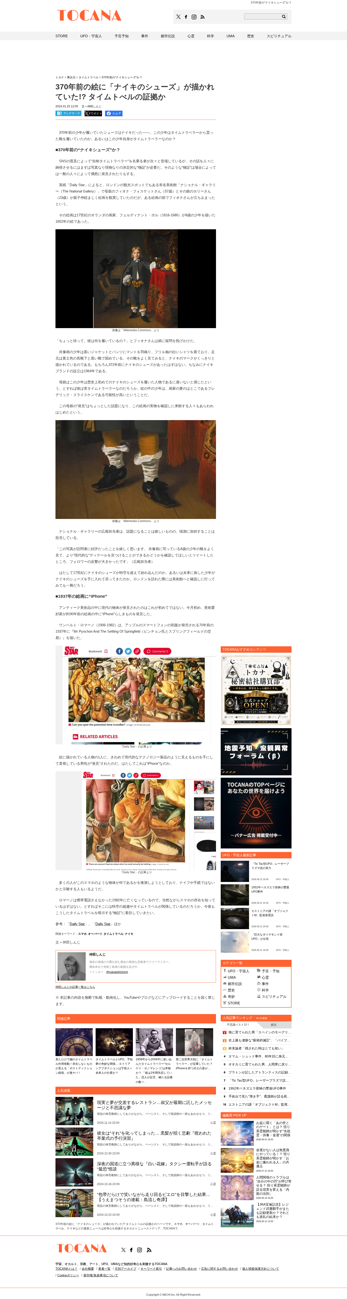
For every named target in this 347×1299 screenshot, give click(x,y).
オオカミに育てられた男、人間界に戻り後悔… (260, 1064)
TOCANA (89, 16)
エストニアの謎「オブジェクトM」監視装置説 (260, 1104)
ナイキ (129, 934)
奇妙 (231, 996)
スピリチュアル (274, 996)
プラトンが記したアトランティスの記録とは (260, 1072)
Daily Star (77, 924)
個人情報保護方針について (260, 1268)
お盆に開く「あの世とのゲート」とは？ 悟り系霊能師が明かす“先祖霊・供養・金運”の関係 (273, 1129)
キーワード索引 (151, 1268)
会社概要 (88, 1268)
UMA (232, 977)
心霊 (265, 977)
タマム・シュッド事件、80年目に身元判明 (260, 1056)
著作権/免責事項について (100, 1275)
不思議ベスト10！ (238, 1024)
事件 (265, 984)
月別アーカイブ (125, 1268)
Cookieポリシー (68, 1275)
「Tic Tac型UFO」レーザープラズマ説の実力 (260, 1080)
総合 (274, 1024)
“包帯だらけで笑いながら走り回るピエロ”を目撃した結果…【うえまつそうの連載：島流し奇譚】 (153, 1197)
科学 (265, 990)
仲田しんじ (97, 954)
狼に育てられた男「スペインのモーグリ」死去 (260, 1032)
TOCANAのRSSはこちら (202, 17)
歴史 (231, 990)
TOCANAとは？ (66, 1268)
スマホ (82, 934)
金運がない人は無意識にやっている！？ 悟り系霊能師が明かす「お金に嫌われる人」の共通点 (273, 1158)
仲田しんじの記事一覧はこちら (75, 987)
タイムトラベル (113, 934)
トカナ (59, 77)
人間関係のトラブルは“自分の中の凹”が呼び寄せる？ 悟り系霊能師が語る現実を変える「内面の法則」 (274, 1185)
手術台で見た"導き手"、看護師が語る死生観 (260, 1096)
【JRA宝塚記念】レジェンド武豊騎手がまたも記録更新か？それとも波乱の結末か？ (272, 1211)
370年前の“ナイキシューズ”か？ (122, 77)
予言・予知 (270, 971)
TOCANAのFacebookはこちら (186, 17)
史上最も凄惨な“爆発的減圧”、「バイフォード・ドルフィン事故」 (260, 1040)
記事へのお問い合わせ (181, 1268)
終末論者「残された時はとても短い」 (257, 1048)
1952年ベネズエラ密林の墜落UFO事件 (257, 1088)
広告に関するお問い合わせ (219, 1268)
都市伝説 (235, 984)
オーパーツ (95, 934)
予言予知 (121, 36)
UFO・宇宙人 (239, 971)
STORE (234, 1003)
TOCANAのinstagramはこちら (194, 17)
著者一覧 (104, 1268)
